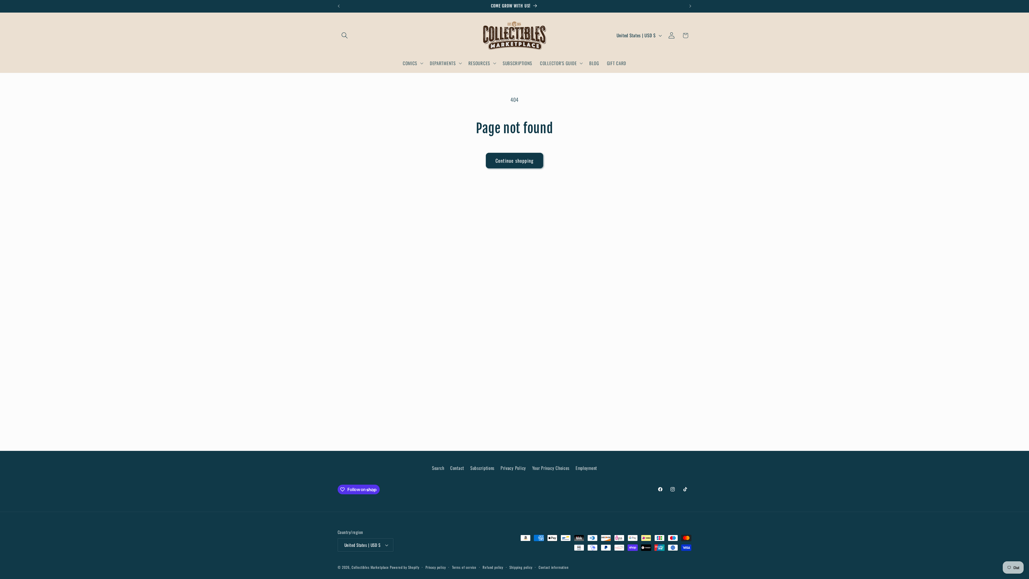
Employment (586, 468)
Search (438, 468)
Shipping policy (520, 567)
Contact (457, 468)
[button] (345, 35)
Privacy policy (436, 567)
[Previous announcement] (339, 6)
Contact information (554, 567)
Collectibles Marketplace (370, 567)
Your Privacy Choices (550, 468)
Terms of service (464, 567)
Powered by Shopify (404, 567)
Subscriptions (482, 468)
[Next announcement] (690, 6)
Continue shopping (514, 160)
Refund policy (493, 567)
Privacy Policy (513, 468)
